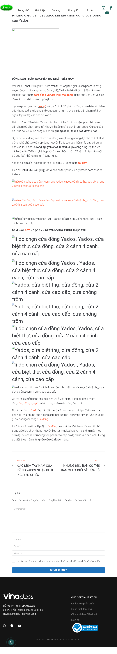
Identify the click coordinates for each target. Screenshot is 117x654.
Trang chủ (23, 10)
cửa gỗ (42, 106)
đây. (84, 162)
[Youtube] (107, 13)
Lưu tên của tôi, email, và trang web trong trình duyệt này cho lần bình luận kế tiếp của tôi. (58, 561)
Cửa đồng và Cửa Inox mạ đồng (53, 94)
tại (80, 162)
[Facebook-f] (110, 7)
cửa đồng (42, 419)
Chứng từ (73, 10)
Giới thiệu (40, 10)
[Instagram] (103, 7)
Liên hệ (89, 10)
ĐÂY (27, 230)
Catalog (56, 10)
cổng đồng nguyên (28, 403)
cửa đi (32, 410)
